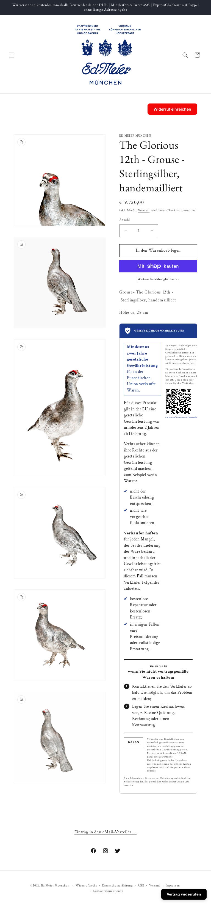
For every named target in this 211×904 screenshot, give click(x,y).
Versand (143, 210)
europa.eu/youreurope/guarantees (182, 417)
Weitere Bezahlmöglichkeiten (158, 279)
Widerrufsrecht (86, 886)
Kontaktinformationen (108, 891)
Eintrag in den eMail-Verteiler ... (105, 832)
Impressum (173, 886)
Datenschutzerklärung (117, 886)
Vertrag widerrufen (184, 894)
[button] (11, 55)
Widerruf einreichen (172, 109)
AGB (141, 886)
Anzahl (124, 220)
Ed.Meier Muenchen (55, 886)
